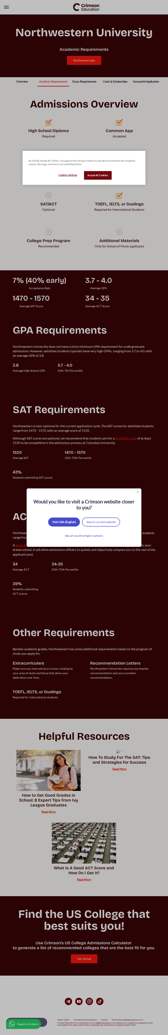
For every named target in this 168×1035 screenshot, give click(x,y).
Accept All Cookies (97, 175)
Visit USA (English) (64, 522)
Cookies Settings (68, 175)
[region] (84, 168)
